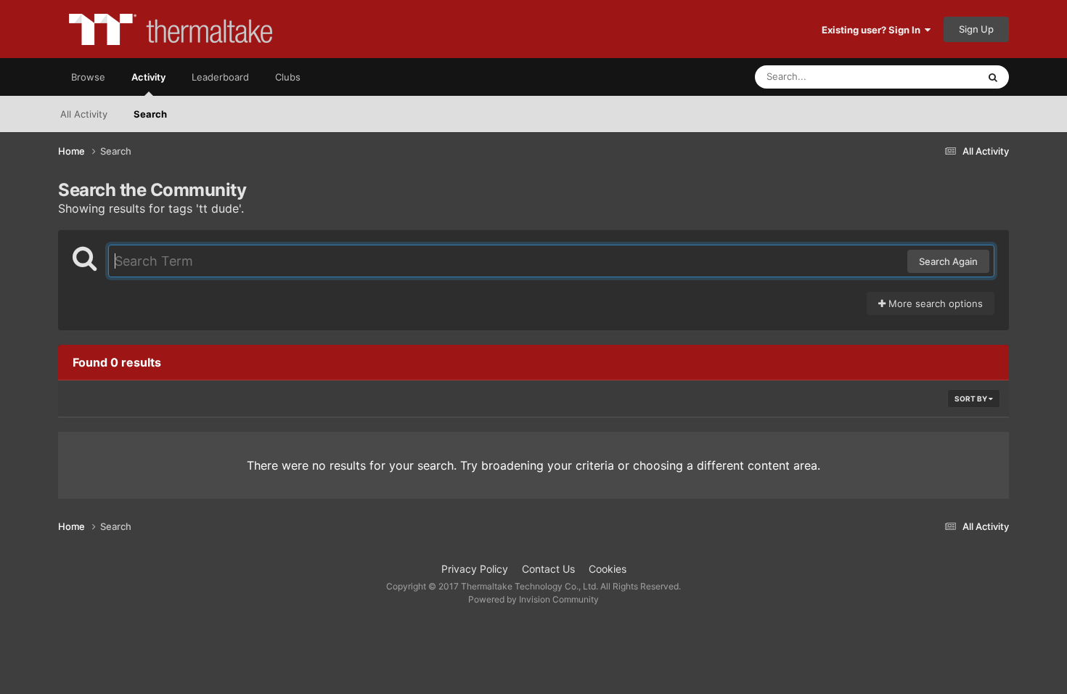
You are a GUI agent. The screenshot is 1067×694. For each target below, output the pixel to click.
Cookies (607, 569)
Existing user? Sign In (873, 30)
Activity (148, 77)
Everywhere (933, 76)
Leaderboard (220, 77)
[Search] (993, 77)
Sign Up (976, 29)
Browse (88, 77)
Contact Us (548, 569)
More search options (934, 303)
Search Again (948, 261)
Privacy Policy (474, 569)
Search (150, 114)
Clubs (288, 77)
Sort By (971, 398)
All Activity (83, 114)
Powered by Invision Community (533, 599)
